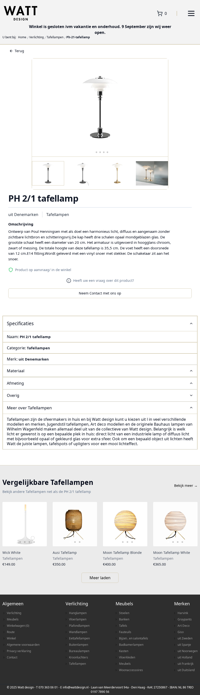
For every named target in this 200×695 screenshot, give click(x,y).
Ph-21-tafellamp (78, 37)
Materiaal (15, 370)
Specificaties (20, 323)
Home (22, 37)
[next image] (40, 524)
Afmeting (15, 383)
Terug (19, 51)
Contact (12, 657)
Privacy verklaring (19, 651)
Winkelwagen (18, 626)
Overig (13, 395)
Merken (182, 604)
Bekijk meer (186, 485)
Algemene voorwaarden (23, 645)
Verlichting (36, 37)
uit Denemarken (23, 214)
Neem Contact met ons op (100, 293)
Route (11, 632)
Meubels (13, 619)
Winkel (11, 638)
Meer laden (100, 577)
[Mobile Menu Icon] (191, 13)
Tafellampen (55, 37)
